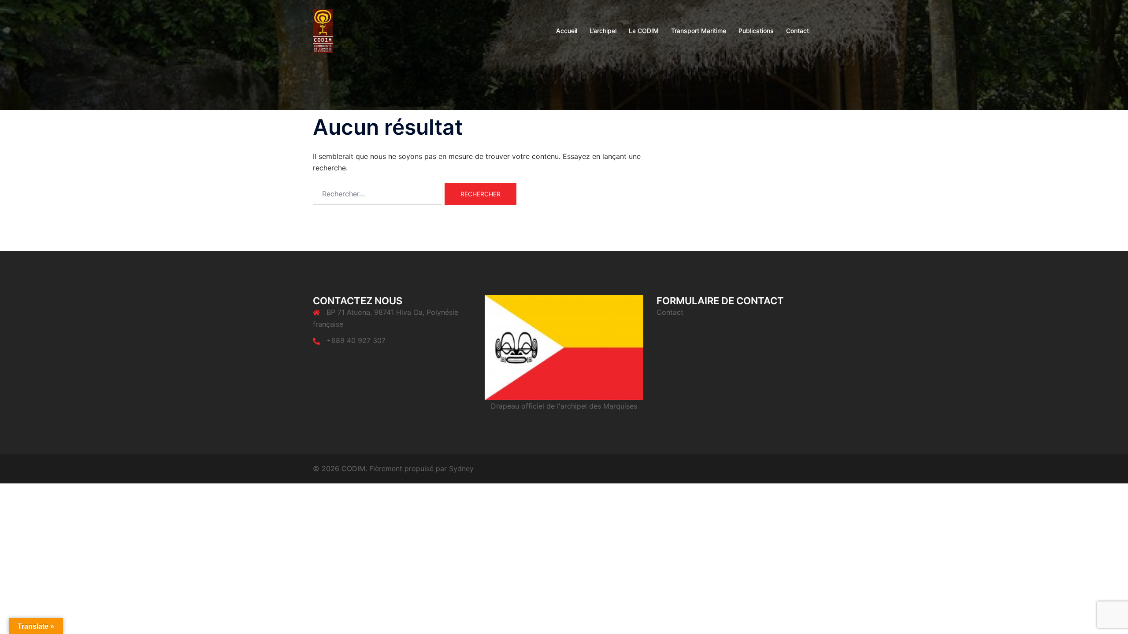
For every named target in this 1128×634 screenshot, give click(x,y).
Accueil (566, 30)
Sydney (461, 468)
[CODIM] (323, 30)
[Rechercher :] (377, 194)
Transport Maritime (698, 30)
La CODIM (644, 30)
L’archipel (603, 30)
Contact (797, 30)
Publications (756, 30)
